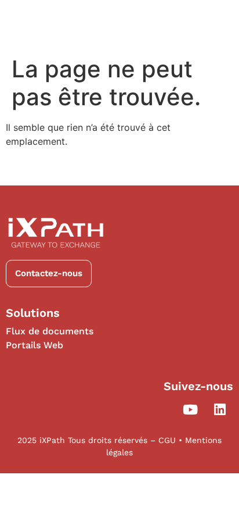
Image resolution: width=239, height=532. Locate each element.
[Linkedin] (220, 409)
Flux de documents (49, 331)
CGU (168, 440)
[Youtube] (190, 409)
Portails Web (34, 345)
